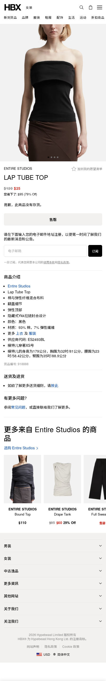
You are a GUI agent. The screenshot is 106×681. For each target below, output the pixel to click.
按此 (54, 385)
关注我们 (11, 621)
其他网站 (11, 595)
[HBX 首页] (13, 6)
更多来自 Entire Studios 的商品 (50, 433)
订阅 (95, 251)
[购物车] (90, 7)
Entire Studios (18, 168)
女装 (29, 7)
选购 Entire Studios (19, 448)
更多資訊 (11, 583)
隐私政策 (63, 262)
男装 (7, 545)
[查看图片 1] (53, 92)
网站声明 (33, 646)
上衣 (19, 333)
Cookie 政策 (70, 646)
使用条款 (49, 262)
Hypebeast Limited (50, 634)
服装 (32, 333)
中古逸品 (11, 570)
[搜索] (81, 7)
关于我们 (11, 608)
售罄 (53, 219)
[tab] (48, 157)
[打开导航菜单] (99, 7)
